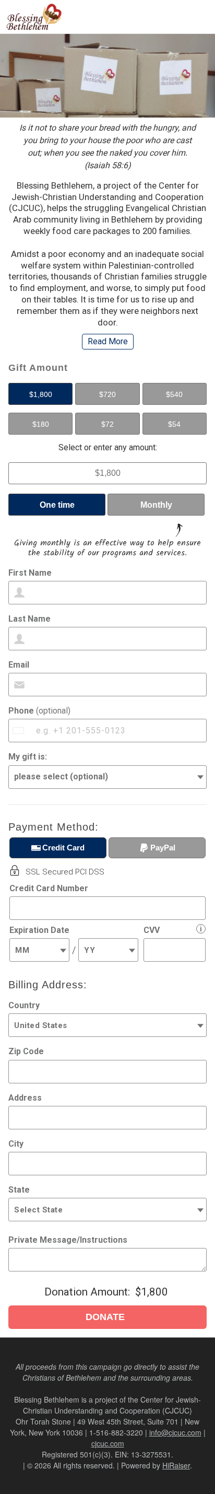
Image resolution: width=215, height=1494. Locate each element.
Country (24, 1005)
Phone (39, 711)
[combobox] (19, 730)
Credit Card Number (48, 888)
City (15, 1144)
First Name (30, 573)
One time (57, 504)
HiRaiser (176, 1465)
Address (25, 1098)
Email (18, 665)
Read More (108, 341)
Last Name (29, 619)
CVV (152, 930)
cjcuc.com (107, 1443)
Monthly (156, 504)
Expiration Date (39, 930)
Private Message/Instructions (67, 1240)
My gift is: (27, 757)
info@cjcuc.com (175, 1432)
